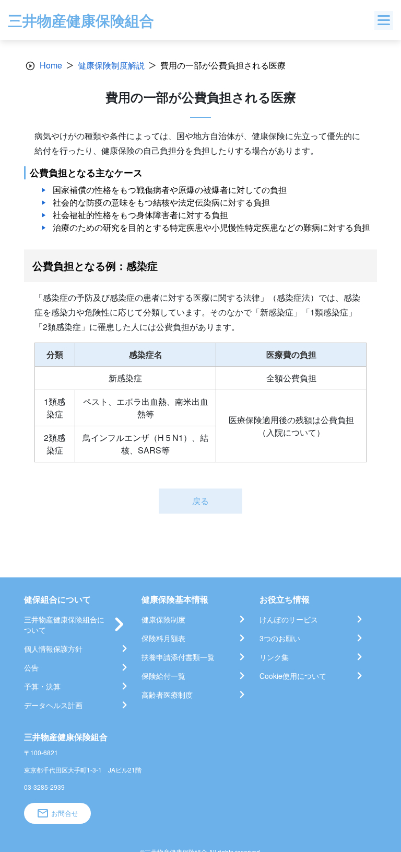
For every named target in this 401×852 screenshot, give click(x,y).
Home (51, 65)
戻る (200, 501)
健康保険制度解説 (111, 65)
